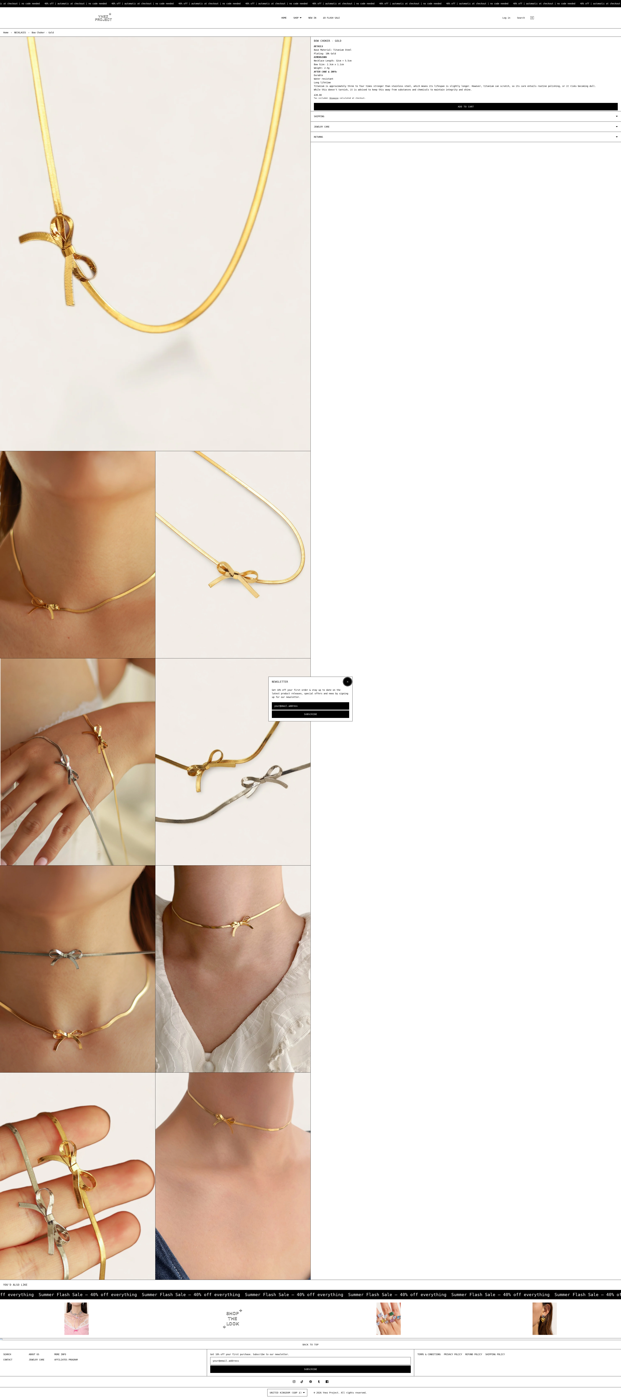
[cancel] (347, 682)
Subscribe (310, 714)
